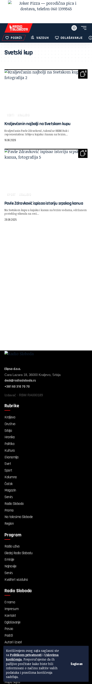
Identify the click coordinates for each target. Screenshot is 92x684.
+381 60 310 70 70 (17, 386)
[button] (76, 663)
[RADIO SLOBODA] (18, 28)
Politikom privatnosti (26, 655)
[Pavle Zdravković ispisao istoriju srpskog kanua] (46, 174)
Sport (11, 194)
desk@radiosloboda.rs (20, 380)
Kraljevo (24, 115)
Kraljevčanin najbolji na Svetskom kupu (37, 124)
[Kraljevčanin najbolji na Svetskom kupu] (46, 94)
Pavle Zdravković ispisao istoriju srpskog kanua (43, 203)
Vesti (10, 115)
